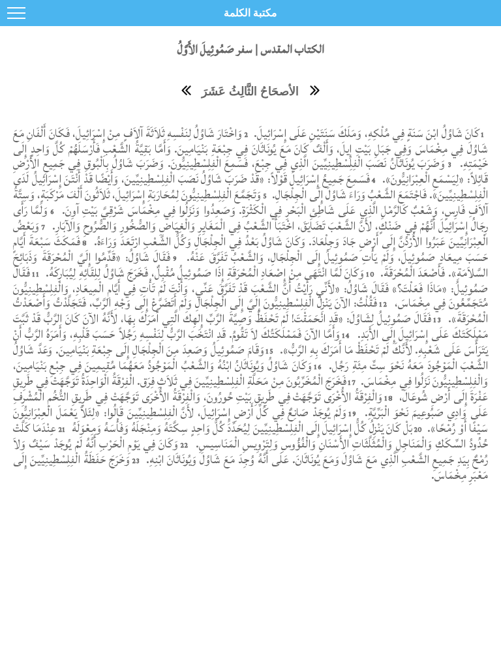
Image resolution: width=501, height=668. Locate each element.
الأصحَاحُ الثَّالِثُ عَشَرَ (250, 91)
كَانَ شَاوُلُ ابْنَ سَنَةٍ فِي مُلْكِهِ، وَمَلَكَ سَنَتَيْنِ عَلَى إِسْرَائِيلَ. (364, 133)
